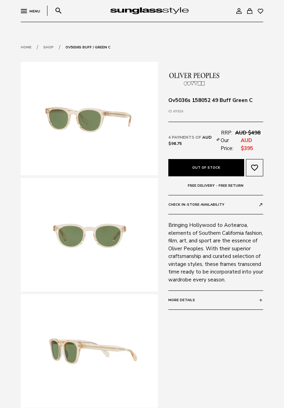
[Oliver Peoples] (194, 78)
